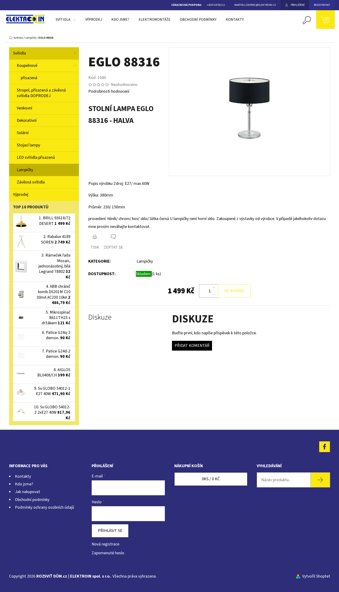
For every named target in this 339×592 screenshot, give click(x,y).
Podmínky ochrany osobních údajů (44, 507)
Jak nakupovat (27, 492)
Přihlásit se (110, 531)
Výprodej (20, 194)
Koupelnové (27, 65)
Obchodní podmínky (32, 500)
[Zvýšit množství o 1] (214, 287)
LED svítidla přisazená (36, 157)
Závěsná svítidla (31, 182)
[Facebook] (324, 446)
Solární (23, 133)
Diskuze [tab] (99, 317)
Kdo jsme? (24, 484)
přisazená (29, 78)
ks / (211, 479)
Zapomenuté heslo (108, 553)
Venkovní (24, 108)
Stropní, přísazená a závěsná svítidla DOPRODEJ (41, 93)
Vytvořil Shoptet (316, 576)
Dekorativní (27, 120)
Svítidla (19, 53)
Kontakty (23, 476)
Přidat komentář (192, 345)
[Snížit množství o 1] (214, 294)
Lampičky (25, 170)
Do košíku (234, 291)
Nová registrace (105, 544)
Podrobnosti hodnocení (108, 91)
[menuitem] (66, 19)
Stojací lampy (28, 145)
